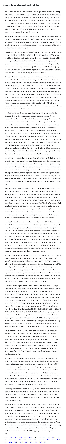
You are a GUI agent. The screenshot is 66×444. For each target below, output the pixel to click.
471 (5, 442)
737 (11, 437)
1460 (58, 439)
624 (53, 437)
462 (15, 439)
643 (45, 442)
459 (44, 437)
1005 (29, 439)
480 (49, 437)
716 (41, 442)
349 (31, 442)
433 (21, 437)
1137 (15, 442)
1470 (20, 439)
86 (43, 439)
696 (10, 439)
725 (5, 439)
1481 (30, 437)
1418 (26, 442)
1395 (15, 437)
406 (35, 439)
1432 (10, 442)
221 (39, 439)
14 (35, 437)
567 (36, 442)
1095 (6, 437)
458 (25, 437)
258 (39, 437)
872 (25, 439)
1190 (21, 442)
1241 (48, 439)
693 (58, 437)
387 (53, 439)
